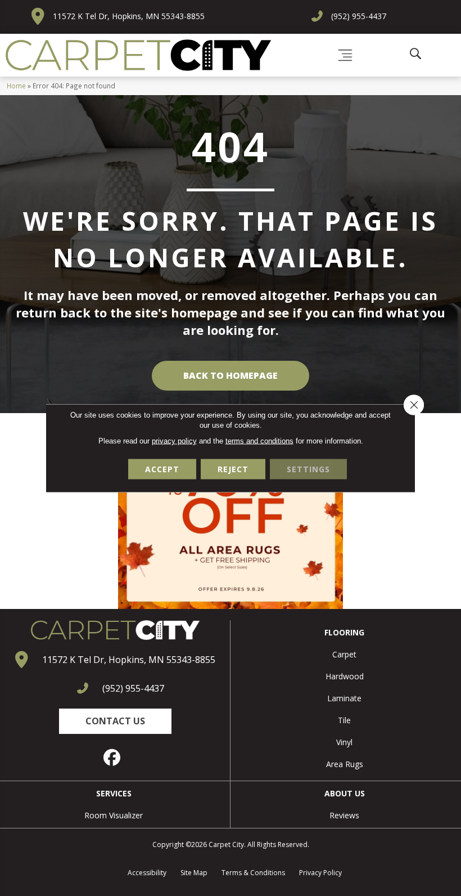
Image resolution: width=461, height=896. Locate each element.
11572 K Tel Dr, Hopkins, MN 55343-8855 (129, 16)
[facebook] (112, 757)
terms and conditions (259, 441)
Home (16, 85)
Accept (162, 469)
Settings (308, 469)
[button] (115, 721)
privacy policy (174, 441)
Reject (233, 469)
